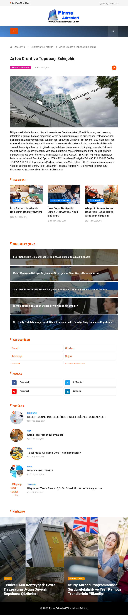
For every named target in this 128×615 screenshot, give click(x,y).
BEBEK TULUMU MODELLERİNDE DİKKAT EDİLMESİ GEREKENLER (66, 416)
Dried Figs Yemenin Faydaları (45, 434)
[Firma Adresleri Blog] (64, 15)
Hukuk (16, 200)
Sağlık (68, 356)
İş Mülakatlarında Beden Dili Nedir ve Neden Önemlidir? (57, 3)
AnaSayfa (20, 46)
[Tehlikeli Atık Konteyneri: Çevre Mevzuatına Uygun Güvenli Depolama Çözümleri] (32, 559)
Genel (15, 348)
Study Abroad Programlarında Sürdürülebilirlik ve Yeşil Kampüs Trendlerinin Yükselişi (95, 589)
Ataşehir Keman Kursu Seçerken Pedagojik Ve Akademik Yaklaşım (99, 211)
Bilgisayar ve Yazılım (42, 46)
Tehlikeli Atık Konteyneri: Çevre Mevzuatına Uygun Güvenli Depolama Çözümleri (29, 589)
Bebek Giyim (32, 413)
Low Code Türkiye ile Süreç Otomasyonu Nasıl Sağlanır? (63, 211)
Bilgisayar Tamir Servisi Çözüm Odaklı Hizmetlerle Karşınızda (64, 488)
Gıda (29, 431)
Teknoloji (17, 356)
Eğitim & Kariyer (96, 200)
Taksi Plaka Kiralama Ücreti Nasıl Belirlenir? (54, 452)
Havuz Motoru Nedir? (40, 470)
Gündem (69, 348)
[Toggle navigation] (14, 31)
